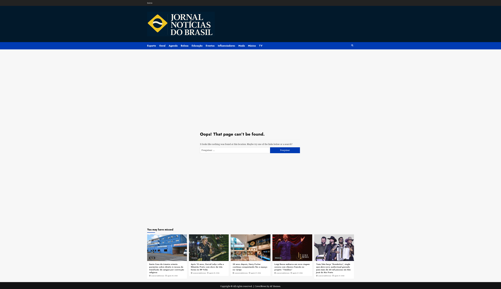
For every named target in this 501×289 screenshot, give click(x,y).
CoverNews (260, 286)
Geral (162, 45)
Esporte (151, 45)
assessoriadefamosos (157, 276)
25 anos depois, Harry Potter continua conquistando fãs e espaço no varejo (250, 267)
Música (252, 45)
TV (260, 45)
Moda (241, 45)
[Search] (352, 45)
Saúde (152, 258)
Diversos (278, 258)
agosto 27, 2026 (256, 273)
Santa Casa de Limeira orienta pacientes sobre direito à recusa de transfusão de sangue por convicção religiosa (166, 268)
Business (236, 258)
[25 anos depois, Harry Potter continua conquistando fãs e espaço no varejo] (250, 247)
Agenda (173, 45)
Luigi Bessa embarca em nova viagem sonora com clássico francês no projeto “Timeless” (292, 267)
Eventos (210, 45)
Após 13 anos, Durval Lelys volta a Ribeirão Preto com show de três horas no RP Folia (207, 267)
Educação (197, 45)
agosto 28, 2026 (172, 276)
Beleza (184, 45)
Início (149, 3)
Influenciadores (226, 45)
